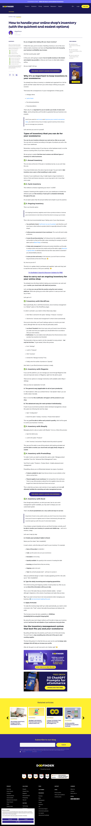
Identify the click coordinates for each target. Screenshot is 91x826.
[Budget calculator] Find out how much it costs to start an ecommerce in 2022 (35, 722)
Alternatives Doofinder (44, 815)
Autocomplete (10, 797)
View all (24, 800)
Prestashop (25, 797)
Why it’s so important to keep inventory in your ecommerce (14, 45)
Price (40, 786)
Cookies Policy (7, 814)
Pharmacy (25, 808)
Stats (8, 804)
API (39, 806)
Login (78, 6)
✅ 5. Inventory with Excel (13, 64)
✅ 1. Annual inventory (13, 50)
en (72, 6)
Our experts (41, 813)
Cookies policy (58, 796)
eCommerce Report (43, 808)
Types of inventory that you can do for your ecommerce (15, 48)
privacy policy (39, 751)
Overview (9, 789)
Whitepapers (41, 800)
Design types (10, 806)
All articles (11, 11)
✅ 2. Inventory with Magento (14, 59)
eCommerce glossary (43, 811)
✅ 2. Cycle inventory (13, 52)
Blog (40, 798)
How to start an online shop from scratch (74, 57)
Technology (25, 806)
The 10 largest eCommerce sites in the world (75, 51)
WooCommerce (26, 795)
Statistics (41, 804)
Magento (25, 793)
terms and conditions (29, 751)
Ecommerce (14, 718)
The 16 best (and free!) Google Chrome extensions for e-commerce (18, 723)
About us (73, 789)
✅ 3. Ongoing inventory (13, 53)
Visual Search (10, 802)
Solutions (25, 786)
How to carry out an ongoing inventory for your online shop (15, 56)
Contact (72, 791)
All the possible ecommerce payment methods (72, 725)
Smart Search (10, 791)
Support (57, 786)
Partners (41, 796)
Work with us (74, 793)
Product (9, 786)
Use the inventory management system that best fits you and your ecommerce (15, 67)
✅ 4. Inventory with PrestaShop (15, 62)
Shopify (24, 789)
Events (40, 802)
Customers (41, 789)
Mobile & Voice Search (12, 800)
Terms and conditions (60, 794)
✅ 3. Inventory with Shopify (14, 61)
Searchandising (10, 795)
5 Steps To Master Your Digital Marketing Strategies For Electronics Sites (54, 722)
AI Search (9, 793)
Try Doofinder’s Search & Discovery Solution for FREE (45, 272)
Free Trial (85, 6)
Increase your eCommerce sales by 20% (74, 46)
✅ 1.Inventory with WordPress (14, 58)
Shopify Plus (26, 791)
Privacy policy (58, 792)
